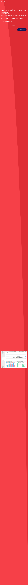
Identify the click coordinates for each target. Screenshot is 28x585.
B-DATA (3, 2)
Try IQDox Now (21, 29)
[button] (12, 25)
